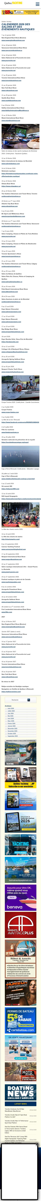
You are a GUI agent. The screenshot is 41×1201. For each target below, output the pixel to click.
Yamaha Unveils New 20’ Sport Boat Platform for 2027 (16, 1116)
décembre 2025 (12, 728)
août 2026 (11, 708)
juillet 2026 (11, 711)
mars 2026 (11, 721)
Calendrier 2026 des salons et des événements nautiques (18, 27)
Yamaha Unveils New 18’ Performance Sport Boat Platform (16, 1122)
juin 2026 (11, 713)
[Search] (29, 700)
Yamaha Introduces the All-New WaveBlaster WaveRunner (14, 1110)
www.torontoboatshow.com (11, 80)
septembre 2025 (13, 736)
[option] (20, 12)
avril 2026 (11, 718)
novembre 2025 (12, 731)
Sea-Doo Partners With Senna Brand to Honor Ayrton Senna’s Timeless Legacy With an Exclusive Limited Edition (16, 1130)
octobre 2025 (12, 733)
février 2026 (11, 723)
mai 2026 (10, 716)
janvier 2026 (11, 726)
